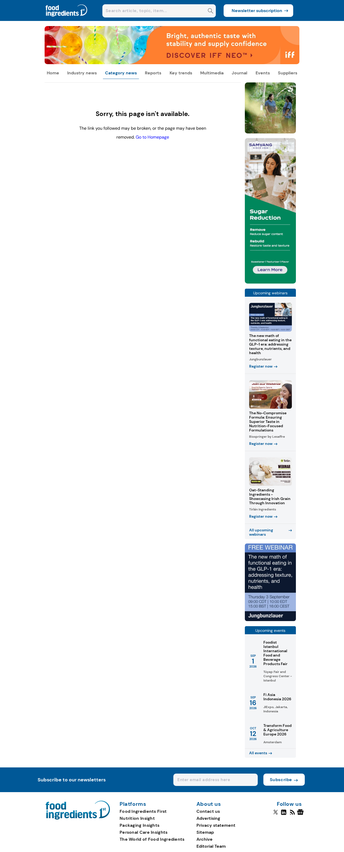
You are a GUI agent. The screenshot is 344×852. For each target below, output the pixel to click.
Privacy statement (215, 825)
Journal (239, 72)
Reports (153, 72)
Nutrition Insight (137, 818)
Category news (121, 72)
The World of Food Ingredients (152, 839)
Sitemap (205, 832)
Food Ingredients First (143, 811)
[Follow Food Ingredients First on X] (275, 814)
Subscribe (281, 779)
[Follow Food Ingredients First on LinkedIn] (284, 814)
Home (53, 72)
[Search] (211, 11)
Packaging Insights (139, 825)
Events (263, 72)
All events (258, 753)
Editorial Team (211, 846)
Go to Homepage (152, 137)
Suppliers (287, 72)
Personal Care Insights (144, 832)
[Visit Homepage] (66, 19)
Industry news (82, 72)
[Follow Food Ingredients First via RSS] (292, 814)
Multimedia (212, 72)
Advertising (208, 818)
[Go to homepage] (78, 818)
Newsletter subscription (257, 10)
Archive (204, 839)
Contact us (208, 811)
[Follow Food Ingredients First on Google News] (301, 814)
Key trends (181, 72)
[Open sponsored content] (172, 62)
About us (208, 804)
